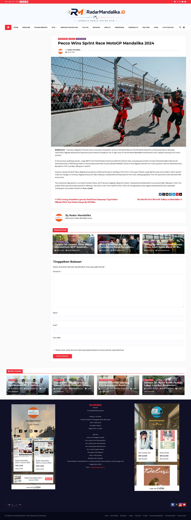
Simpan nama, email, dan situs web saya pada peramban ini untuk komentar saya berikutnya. (90, 350)
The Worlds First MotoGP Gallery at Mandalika (158, 200)
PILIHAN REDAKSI (80, 38)
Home (16, 27)
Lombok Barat (58, 380)
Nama (55, 313)
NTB (53, 27)
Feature (146, 27)
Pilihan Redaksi (40, 27)
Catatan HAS (168, 27)
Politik (85, 27)
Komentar (57, 271)
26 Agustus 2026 (16, 388)
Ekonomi (96, 27)
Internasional (63, 38)
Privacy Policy (181, 515)
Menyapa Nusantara (69, 27)
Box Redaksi (95, 405)
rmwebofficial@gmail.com (97, 467)
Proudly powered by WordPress (15, 515)
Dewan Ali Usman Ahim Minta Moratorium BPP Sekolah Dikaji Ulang (73, 247)
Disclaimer (123, 515)
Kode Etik (138, 515)
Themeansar (42, 515)
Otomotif (72, 38)
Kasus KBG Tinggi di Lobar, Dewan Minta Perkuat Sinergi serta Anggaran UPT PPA (72, 385)
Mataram (12, 380)
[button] (180, 27)
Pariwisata (133, 27)
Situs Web (56, 338)
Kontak (145, 515)
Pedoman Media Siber (156, 515)
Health (107, 27)
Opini (156, 27)
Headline (26, 27)
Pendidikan (119, 27)
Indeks (131, 515)
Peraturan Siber (170, 515)
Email (55, 325)
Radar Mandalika (74, 50)
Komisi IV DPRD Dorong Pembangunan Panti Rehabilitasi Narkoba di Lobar (118, 385)
